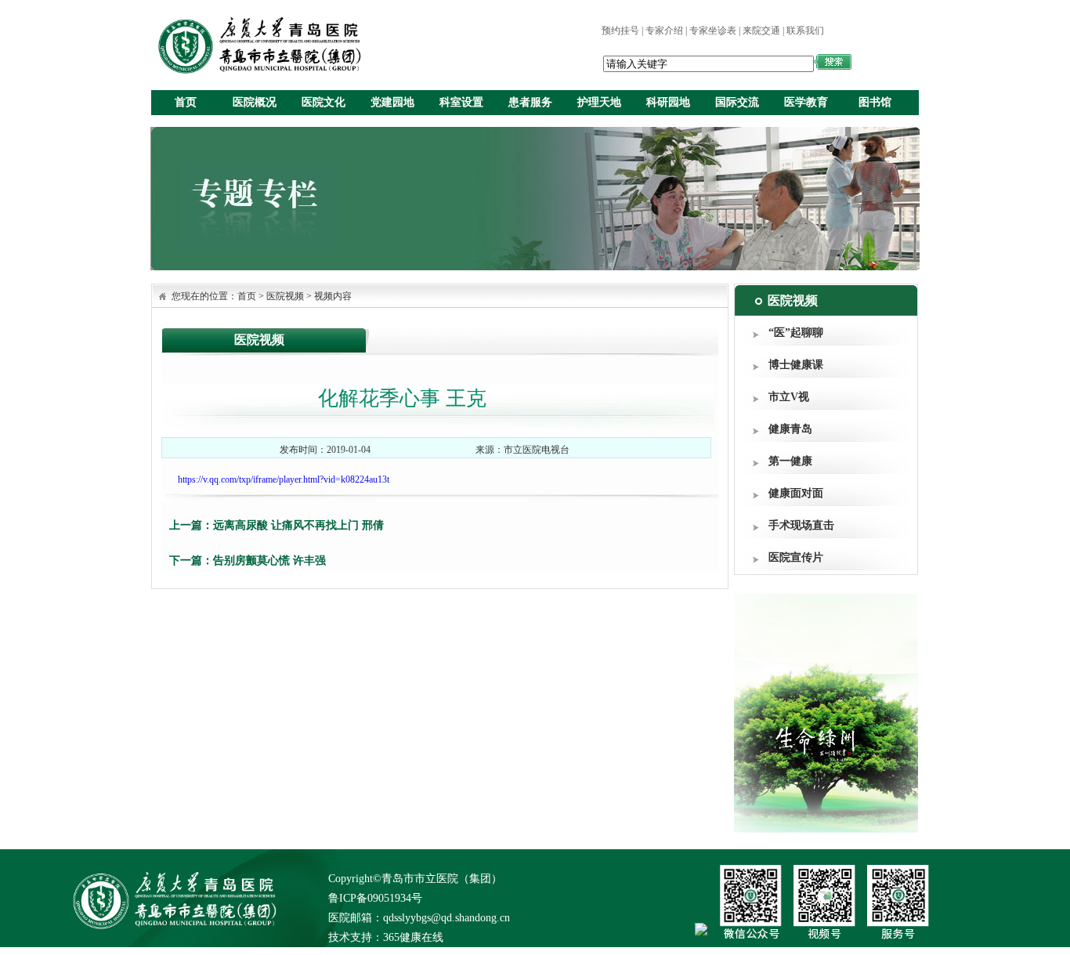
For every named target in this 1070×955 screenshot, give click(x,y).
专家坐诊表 (712, 30)
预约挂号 (620, 30)
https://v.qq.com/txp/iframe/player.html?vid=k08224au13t (283, 479)
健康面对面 (795, 493)
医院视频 (285, 296)
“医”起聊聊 (795, 332)
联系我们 (805, 30)
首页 (186, 102)
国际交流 (737, 102)
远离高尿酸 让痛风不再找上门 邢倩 (298, 525)
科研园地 (668, 102)
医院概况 (255, 102)
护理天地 (599, 102)
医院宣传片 (795, 557)
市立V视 (788, 397)
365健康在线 (413, 937)
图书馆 (875, 102)
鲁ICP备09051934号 (375, 898)
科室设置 (461, 102)
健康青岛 (790, 429)
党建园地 (392, 102)
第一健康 (790, 461)
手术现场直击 (801, 525)
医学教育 (806, 102)
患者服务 (530, 102)
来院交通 (761, 30)
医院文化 (323, 102)
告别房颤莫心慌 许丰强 (269, 560)
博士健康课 (795, 365)
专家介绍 (664, 30)
